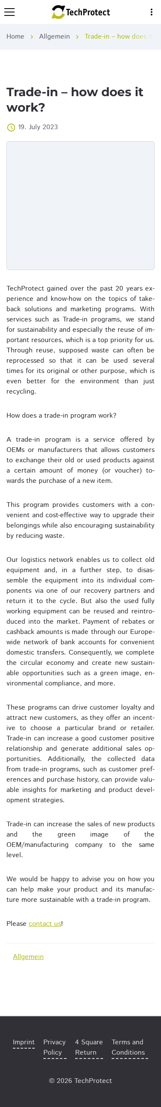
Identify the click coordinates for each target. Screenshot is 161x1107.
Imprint (24, 1042)
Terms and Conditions (128, 1047)
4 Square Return (89, 1047)
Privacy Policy (54, 1047)
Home (15, 37)
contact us (45, 924)
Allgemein (54, 37)
